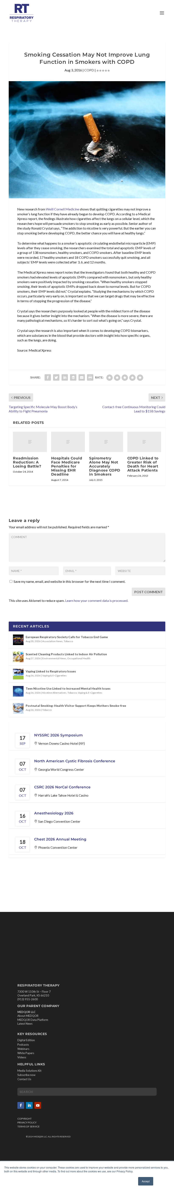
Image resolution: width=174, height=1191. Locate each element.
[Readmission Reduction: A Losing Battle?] (30, 442)
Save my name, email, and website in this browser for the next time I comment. (69, 581)
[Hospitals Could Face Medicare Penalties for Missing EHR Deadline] (68, 442)
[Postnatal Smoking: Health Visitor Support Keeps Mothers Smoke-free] (18, 708)
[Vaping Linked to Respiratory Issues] (18, 674)
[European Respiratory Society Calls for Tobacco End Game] (18, 639)
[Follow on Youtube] (37, 1105)
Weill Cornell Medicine (62, 209)
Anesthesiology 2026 (53, 813)
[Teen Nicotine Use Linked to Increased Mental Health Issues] (18, 691)
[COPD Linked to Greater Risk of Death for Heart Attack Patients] (144, 442)
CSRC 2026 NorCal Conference (62, 787)
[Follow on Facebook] (20, 1105)
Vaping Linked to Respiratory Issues (51, 671)
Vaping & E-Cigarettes (54, 675)
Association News (52, 641)
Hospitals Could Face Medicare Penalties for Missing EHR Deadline (66, 466)
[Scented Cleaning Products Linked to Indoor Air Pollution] (18, 657)
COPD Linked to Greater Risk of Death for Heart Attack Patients (143, 464)
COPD (89, 70)
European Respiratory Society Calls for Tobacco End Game (67, 637)
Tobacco (68, 641)
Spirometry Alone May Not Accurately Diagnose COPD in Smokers (104, 466)
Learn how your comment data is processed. (96, 600)
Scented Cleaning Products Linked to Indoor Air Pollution (66, 654)
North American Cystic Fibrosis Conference (74, 761)
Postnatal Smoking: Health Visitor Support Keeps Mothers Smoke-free (76, 705)
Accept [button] (146, 1181)
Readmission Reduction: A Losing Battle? (27, 462)
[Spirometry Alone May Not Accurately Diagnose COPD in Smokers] (106, 442)
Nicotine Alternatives (54, 692)
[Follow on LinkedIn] (29, 1105)
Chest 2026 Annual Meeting (60, 839)
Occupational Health (78, 658)
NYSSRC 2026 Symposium (58, 735)
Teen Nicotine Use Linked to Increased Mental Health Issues (68, 688)
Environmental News (54, 658)
